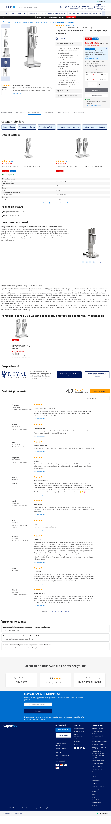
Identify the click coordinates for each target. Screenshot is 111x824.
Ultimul (66, 612)
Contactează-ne (63, 730)
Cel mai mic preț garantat (94, 105)
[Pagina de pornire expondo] (3, 22)
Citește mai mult (16, 93)
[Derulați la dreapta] (107, 17)
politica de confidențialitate (73, 717)
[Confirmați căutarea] (61, 7)
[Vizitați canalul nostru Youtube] (75, 749)
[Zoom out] (90, 262)
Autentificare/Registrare (92, 58)
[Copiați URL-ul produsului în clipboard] (91, 28)
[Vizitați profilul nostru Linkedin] (81, 749)
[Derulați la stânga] (3, 17)
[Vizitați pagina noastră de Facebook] (78, 749)
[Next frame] (100, 262)
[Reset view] (94, 262)
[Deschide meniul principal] (6, 14)
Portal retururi (63, 735)
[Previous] (5, 26)
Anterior (50, 612)
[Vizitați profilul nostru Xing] (84, 749)
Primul (44, 612)
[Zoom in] (87, 262)
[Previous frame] (97, 262)
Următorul (62, 612)
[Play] (83, 262)
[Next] (5, 79)
